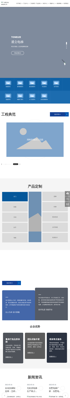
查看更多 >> (9, 357)
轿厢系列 (8, 86)
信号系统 (55, 227)
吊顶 (15, 217)
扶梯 (55, 207)
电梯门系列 (20, 99)
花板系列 (8, 99)
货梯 (55, 196)
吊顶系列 (44, 86)
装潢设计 (55, 237)
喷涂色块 (55, 217)
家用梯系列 (20, 86)
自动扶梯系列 (44, 99)
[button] (66, 43)
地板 (15, 238)
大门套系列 (32, 99)
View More (17, 56)
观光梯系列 (32, 86)
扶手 (15, 227)
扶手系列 (56, 86)
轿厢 (15, 207)
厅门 (15, 197)
